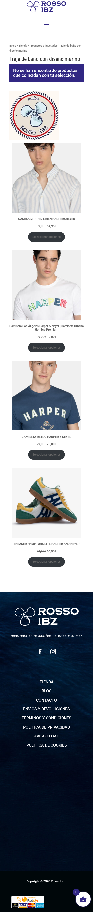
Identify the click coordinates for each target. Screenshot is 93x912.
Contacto (46, 700)
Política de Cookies (46, 745)
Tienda (23, 45)
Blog (47, 691)
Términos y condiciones (46, 718)
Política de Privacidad (46, 727)
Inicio (12, 45)
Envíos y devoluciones (46, 709)
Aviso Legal (46, 736)
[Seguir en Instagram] (53, 651)
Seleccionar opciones (46, 237)
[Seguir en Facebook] (40, 651)
